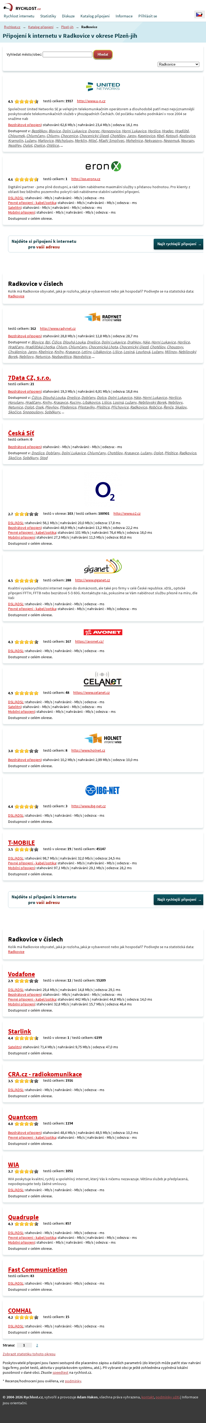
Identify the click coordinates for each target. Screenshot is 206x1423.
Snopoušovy (33, 412)
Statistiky (48, 15)
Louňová (143, 351)
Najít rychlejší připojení (176, 244)
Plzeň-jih (67, 27)
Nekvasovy (153, 140)
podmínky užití (167, 1397)
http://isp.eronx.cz (85, 178)
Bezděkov (39, 130)
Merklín (81, 140)
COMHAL (20, 1310)
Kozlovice (187, 135)
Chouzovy (175, 347)
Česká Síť (21, 433)
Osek (39, 407)
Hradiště (182, 130)
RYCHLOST (28, 8)
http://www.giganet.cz (92, 580)
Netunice (42, 356)
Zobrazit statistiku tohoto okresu (29, 1354)
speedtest (60, 1372)
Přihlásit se (147, 15)
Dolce (101, 397)
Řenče (168, 407)
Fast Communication (37, 1269)
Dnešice (93, 342)
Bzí (47, 342)
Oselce (39, 145)
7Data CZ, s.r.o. (29, 377)
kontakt (147, 1397)
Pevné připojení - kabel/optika (32, 202)
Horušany (16, 402)
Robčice (155, 407)
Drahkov (134, 342)
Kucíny (75, 402)
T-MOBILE (21, 842)
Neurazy (187, 140)
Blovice (55, 130)
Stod (43, 457)
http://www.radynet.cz (58, 328)
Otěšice (52, 145)
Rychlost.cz (12, 27)
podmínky (73, 1381)
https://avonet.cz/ (89, 641)
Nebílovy (26, 356)
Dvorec (94, 130)
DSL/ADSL (16, 197)
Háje (146, 342)
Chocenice (69, 135)
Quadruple (23, 1217)
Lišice (117, 351)
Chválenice (17, 351)
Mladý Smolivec (111, 140)
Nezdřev (14, 145)
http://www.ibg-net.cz (88, 806)
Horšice (154, 130)
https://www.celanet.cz (91, 692)
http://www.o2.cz (127, 513)
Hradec (167, 130)
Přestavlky (86, 407)
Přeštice (102, 407)
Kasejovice (146, 135)
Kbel (160, 135)
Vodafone (21, 974)
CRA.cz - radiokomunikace (45, 1074)
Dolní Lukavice (74, 130)
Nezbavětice (61, 356)
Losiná (128, 351)
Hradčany (16, 347)
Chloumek (16, 135)
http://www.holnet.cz (88, 750)
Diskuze (68, 15)
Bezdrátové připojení (24, 124)
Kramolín (15, 140)
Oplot (27, 145)
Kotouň (171, 135)
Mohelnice (134, 140)
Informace (124, 15)
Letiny (86, 351)
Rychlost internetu (19, 15)
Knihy (59, 351)
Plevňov (51, 407)
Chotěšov (117, 135)
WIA (13, 1164)
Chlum (61, 347)
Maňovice (45, 140)
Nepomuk (171, 140)
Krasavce (72, 351)
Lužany (30, 140)
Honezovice (110, 130)
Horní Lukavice (134, 130)
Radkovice (16, 296)
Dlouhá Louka (74, 342)
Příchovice (119, 407)
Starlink (19, 1031)
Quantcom (23, 1117)
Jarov (131, 135)
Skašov (180, 407)
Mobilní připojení (21, 212)
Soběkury (52, 412)
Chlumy (52, 135)
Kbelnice (45, 351)
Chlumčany (35, 135)
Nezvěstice (81, 356)
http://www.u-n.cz (91, 101)
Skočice (14, 412)
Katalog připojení (95, 15)
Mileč (92, 140)
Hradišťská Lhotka (39, 347)
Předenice (68, 407)
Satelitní (14, 207)
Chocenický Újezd (93, 135)
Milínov (171, 351)
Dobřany (88, 397)
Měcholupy (64, 140)
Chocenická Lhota (103, 347)
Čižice (56, 342)
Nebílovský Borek (152, 402)
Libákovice (102, 351)
